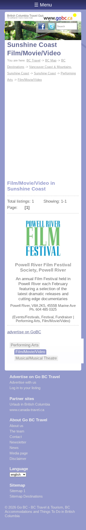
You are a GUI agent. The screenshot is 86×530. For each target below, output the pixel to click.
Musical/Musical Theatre (36, 358)
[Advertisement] (43, 128)
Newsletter (18, 442)
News (14, 448)
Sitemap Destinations (26, 496)
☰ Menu (43, 4)
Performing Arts (25, 345)
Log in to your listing (25, 388)
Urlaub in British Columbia (30, 404)
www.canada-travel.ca (27, 410)
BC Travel (33, 60)
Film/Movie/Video (30, 80)
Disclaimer (18, 459)
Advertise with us (23, 382)
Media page (19, 453)
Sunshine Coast (45, 73)
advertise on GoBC (24, 331)
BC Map (50, 60)
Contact (16, 437)
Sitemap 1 (17, 491)
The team (17, 431)
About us (16, 426)
